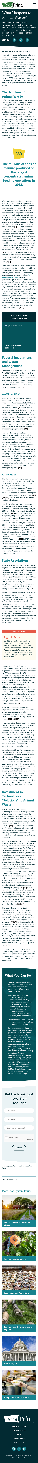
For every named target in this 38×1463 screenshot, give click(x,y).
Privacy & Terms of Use (19, 1458)
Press (19, 1435)
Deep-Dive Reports (19, 1431)
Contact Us (19, 1443)
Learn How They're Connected (13, 347)
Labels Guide (25, 1019)
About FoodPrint (19, 1427)
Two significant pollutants (17, 276)
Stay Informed (19, 1439)
